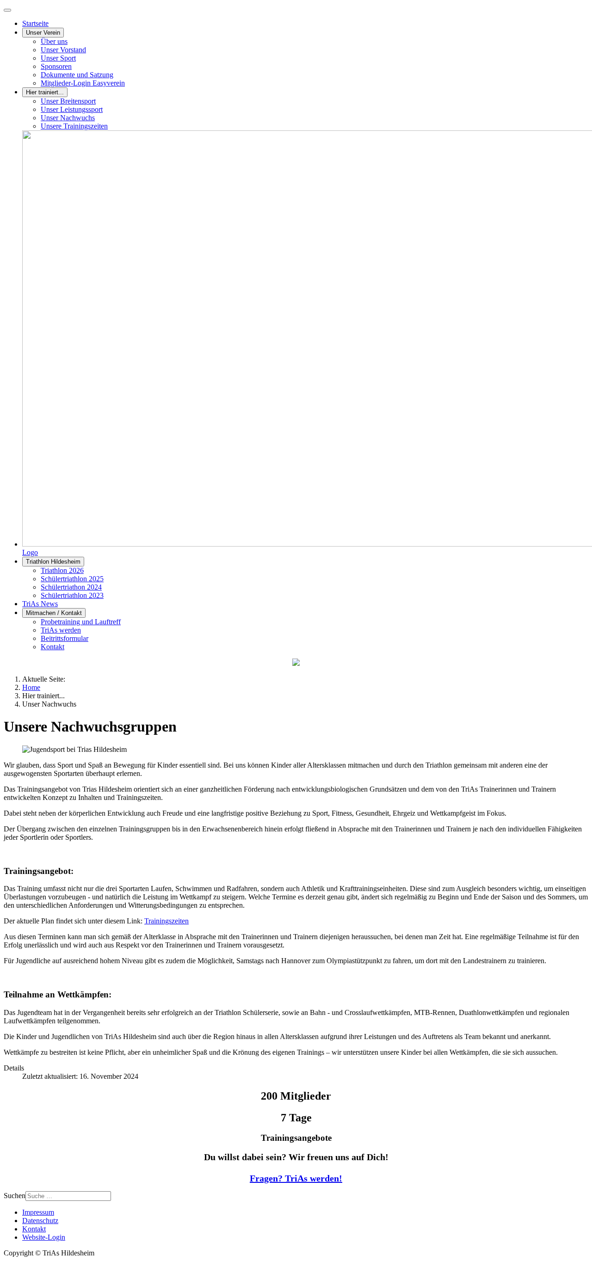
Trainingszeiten (166, 921)
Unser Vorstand (63, 50)
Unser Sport (58, 58)
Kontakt (52, 647)
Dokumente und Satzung (77, 75)
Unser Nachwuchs (68, 118)
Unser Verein (43, 32)
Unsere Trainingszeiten (74, 126)
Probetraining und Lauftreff (81, 622)
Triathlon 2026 (62, 570)
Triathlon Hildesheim (53, 561)
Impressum (38, 1212)
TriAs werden (61, 630)
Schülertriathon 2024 (71, 587)
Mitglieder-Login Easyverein (83, 83)
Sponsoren (56, 66)
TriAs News (40, 604)
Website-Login (43, 1237)
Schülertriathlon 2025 (72, 579)
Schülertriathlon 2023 (72, 595)
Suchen (14, 1195)
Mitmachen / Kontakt (54, 612)
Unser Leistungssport (72, 109)
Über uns (54, 41)
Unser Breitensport (68, 101)
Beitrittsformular (64, 638)
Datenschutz (40, 1220)
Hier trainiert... (45, 92)
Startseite (35, 23)
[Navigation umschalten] (7, 10)
